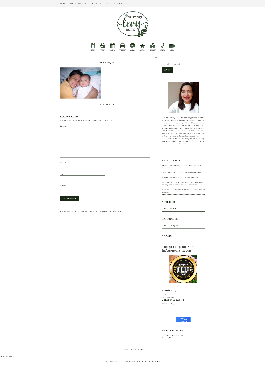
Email (62, 174)
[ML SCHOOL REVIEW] (152, 46)
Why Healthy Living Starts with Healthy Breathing (180, 177)
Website (63, 186)
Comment (64, 126)
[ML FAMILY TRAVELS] (122, 46)
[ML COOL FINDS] (102, 46)
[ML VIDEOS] (172, 46)
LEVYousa (179, 335)
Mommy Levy (132, 23)
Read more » (183, 144)
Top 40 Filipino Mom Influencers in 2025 (178, 248)
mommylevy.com (168, 297)
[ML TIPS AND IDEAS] (162, 46)
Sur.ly (172, 304)
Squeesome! (154, 361)
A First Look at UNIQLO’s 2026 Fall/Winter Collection (181, 173)
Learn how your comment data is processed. (105, 211)
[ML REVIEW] (142, 46)
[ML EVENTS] (112, 46)
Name (63, 163)
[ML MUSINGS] (132, 46)
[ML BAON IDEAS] (92, 46)
